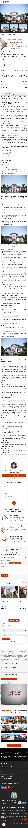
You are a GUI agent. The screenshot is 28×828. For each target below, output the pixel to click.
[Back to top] (25, 819)
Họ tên (3, 623)
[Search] (23, 1)
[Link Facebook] (2, 787)
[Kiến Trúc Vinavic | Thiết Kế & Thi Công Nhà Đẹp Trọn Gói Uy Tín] (5, 1)
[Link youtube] (6, 787)
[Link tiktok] (13, 787)
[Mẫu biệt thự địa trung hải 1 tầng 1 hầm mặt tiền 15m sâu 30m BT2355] (14, 13)
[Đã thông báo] (22, 803)
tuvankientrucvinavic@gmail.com (11, 783)
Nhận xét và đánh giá (6, 560)
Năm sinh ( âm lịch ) (6, 628)
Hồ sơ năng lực (7, 679)
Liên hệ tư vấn (15, 475)
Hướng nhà (4, 633)
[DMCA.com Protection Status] (14, 798)
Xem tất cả (12, 745)
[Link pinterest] (9, 787)
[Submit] (14, 503)
